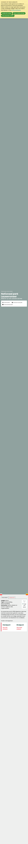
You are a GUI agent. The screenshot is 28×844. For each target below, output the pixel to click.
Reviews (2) (12, 597)
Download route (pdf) (17, 302)
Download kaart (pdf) (8, 304)
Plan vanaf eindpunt (19, 628)
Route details (5, 597)
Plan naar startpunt (5, 628)
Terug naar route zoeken (7, 291)
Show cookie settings (19, 13)
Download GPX (7, 302)
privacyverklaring (16, 10)
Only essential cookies (7, 15)
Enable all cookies (6, 13)
